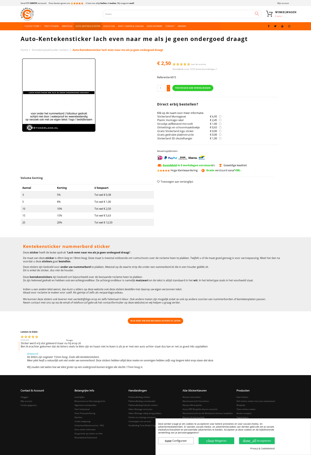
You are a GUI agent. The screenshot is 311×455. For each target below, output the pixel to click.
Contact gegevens (29, 405)
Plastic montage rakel (170, 120)
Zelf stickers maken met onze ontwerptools (255, 401)
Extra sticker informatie (85, 429)
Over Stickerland (82, 409)
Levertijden (80, 397)
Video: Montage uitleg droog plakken (144, 413)
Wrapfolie (240, 405)
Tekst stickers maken (245, 409)
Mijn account (283, 3)
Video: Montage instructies (140, 409)
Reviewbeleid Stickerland (86, 437)
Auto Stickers (242, 397)
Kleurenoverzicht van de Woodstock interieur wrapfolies (208, 413)
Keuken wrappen (244, 413)
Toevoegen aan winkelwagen (193, 88)
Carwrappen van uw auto (139, 421)
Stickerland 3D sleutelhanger (174, 138)
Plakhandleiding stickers (139, 397)
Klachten (78, 417)
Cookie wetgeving (82, 421)
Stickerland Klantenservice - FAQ (89, 425)
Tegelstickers (242, 417)
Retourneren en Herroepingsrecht (90, 401)
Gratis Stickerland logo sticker (175, 131)
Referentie (163, 77)
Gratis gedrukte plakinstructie (175, 134)
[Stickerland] (53, 14)
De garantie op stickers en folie (89, 433)
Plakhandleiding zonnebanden (142, 401)
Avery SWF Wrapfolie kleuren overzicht (200, 409)
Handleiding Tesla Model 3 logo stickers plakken (150, 425)
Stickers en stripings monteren (142, 417)
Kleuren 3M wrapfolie (192, 405)
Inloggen (24, 397)
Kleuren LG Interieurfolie (194, 417)
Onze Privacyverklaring (85, 413)
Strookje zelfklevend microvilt (175, 124)
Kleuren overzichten (192, 397)
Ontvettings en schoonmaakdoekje (178, 127)
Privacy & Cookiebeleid (262, 448)
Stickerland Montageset (171, 116)
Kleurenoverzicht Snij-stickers (196, 401)
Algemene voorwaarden (85, 405)
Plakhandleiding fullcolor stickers (143, 405)
